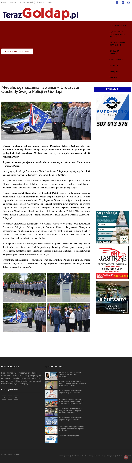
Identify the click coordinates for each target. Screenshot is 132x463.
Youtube (113, 77)
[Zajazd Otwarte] (112, 313)
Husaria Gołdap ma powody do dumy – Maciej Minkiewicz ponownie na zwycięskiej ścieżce (72, 383)
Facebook (113, 65)
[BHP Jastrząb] (112, 278)
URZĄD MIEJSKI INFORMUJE (117, 44)
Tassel (17, 455)
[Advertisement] (112, 148)
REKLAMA (112, 89)
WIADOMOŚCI (116, 26)
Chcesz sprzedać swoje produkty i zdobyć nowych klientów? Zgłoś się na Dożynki (71, 428)
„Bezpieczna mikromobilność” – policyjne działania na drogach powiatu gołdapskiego (70, 410)
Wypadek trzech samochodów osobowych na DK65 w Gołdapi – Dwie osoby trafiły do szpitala (71, 401)
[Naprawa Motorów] (112, 126)
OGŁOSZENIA (116, 60)
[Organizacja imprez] (112, 243)
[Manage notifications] (126, 457)
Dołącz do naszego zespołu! (69, 435)
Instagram (113, 71)
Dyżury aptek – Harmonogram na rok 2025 (117, 34)
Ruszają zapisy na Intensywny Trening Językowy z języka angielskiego (70, 374)
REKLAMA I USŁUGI (114, 52)
